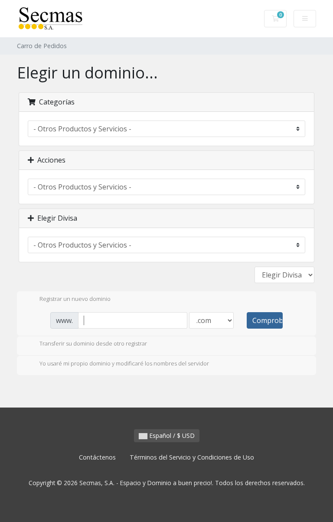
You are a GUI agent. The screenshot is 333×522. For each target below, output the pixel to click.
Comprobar (267, 320)
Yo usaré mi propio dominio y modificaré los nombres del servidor (124, 363)
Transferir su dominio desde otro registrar (93, 344)
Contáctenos (97, 457)
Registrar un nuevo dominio (75, 299)
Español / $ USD (171, 435)
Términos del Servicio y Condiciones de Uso (192, 457)
